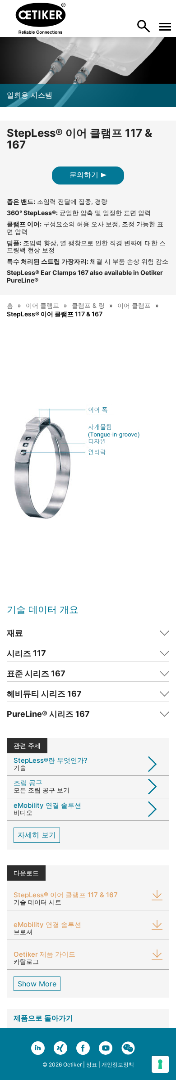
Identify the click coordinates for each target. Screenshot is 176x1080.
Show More (37, 983)
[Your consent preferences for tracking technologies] (160, 1064)
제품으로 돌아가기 (43, 1017)
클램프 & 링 (88, 305)
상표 (91, 1064)
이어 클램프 (42, 305)
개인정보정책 (118, 1064)
